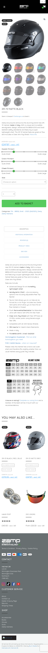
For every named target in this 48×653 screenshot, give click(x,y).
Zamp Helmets (7, 214)
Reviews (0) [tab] (24, 240)
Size (3, 177)
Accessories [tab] (24, 257)
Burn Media (33, 646)
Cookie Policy (33, 548)
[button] (44, 19)
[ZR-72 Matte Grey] (36, 440)
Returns (5, 603)
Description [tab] (24, 229)
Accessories (6, 617)
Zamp (40, 211)
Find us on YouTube (18, 584)
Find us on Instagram (3, 584)
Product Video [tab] (24, 246)
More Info (33, 134)
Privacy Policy (21, 548)
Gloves (4, 622)
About (4, 596)
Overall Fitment (8, 149)
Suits (4, 624)
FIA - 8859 (15, 211)
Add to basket (24, 203)
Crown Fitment (8, 159)
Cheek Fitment (8, 168)
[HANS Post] (12, 496)
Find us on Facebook (13, 584)
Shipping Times (7, 606)
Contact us (6, 599)
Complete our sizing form (29, 400)
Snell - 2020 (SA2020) (28, 211)
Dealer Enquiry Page (9, 601)
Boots (4, 620)
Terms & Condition (8, 548)
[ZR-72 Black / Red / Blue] (12, 440)
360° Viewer (7, 20)
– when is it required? (21, 343)
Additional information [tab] (24, 234)
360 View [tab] (24, 251)
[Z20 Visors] (36, 496)
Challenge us (18, 116)
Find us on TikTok (8, 584)
